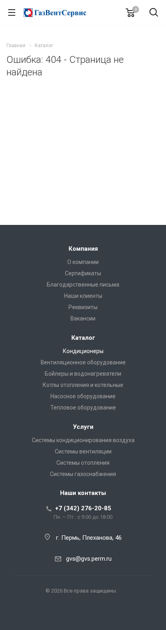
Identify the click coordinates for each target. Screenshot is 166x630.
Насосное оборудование (83, 396)
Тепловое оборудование (83, 407)
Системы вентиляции (83, 451)
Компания (83, 248)
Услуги (83, 426)
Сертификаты (83, 273)
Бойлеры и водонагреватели (83, 373)
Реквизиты (83, 307)
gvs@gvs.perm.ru (89, 558)
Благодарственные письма (83, 284)
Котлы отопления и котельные (83, 385)
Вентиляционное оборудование (83, 362)
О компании (83, 262)
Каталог (83, 337)
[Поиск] (153, 13)
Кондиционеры (83, 351)
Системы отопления (83, 463)
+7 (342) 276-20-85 (83, 508)
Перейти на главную (81, 172)
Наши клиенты (83, 296)
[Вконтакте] (83, 616)
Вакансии (83, 318)
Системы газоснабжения (83, 474)
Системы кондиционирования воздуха (83, 440)
